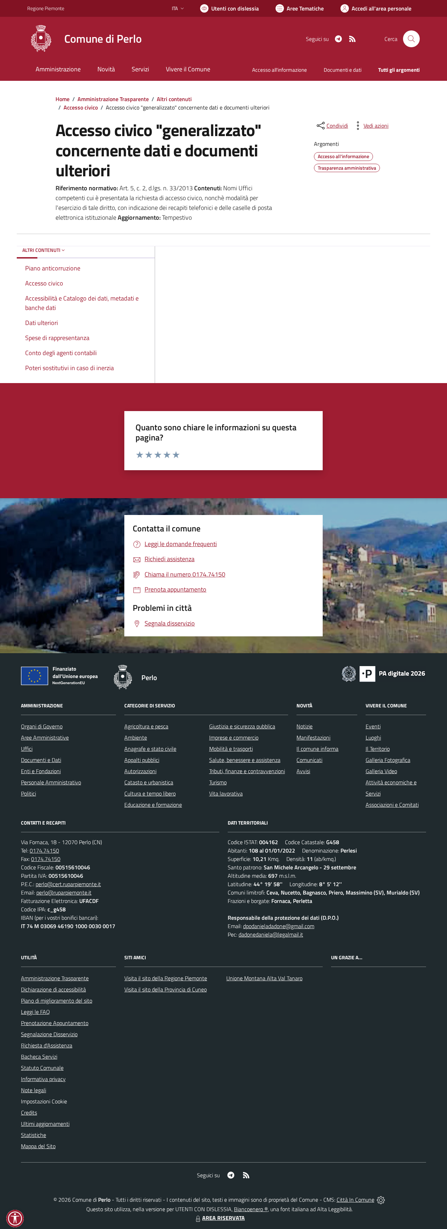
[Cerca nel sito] (411, 38)
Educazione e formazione (153, 804)
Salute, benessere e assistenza (244, 760)
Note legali (33, 1090)
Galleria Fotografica (388, 760)
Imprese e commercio (233, 737)
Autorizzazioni (140, 771)
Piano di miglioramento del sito (56, 1000)
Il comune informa (317, 748)
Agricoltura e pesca (146, 726)
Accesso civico (81, 107)
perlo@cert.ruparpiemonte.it (68, 884)
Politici (28, 793)
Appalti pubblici (141, 760)
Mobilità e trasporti (231, 748)
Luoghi (373, 737)
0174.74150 (44, 850)
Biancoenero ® (251, 1209)
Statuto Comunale (42, 1068)
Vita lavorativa (226, 793)
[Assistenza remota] (381, 1199)
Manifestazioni (313, 737)
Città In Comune (355, 1199)
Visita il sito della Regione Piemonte (165, 978)
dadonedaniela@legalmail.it (271, 934)
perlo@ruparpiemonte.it (63, 892)
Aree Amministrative (45, 737)
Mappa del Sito (38, 1146)
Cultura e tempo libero (150, 793)
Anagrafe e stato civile (150, 748)
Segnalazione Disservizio (49, 1034)
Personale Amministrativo (51, 782)
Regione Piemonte (45, 8)
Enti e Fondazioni (41, 771)
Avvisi (303, 771)
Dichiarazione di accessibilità (53, 989)
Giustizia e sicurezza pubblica (242, 726)
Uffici (26, 748)
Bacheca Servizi (39, 1056)
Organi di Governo (42, 726)
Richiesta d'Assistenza (46, 1045)
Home (62, 99)
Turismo (218, 782)
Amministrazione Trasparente (113, 99)
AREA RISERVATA (223, 1218)
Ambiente (135, 737)
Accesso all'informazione (279, 70)
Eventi (373, 726)
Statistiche (33, 1135)
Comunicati (309, 760)
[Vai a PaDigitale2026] (383, 673)
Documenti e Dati (41, 760)
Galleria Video (381, 771)
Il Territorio (378, 748)
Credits (29, 1112)
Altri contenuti (174, 99)
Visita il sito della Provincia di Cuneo (165, 989)
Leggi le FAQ (35, 1012)
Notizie (304, 726)
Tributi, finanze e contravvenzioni (247, 771)
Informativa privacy (43, 1079)
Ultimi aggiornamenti (45, 1123)
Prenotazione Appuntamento (54, 1023)
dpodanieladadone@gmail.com (278, 926)
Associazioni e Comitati (392, 804)
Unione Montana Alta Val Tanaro (264, 978)
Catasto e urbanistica (148, 782)
